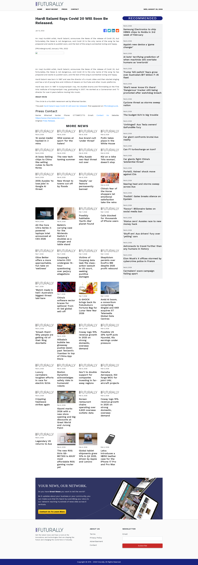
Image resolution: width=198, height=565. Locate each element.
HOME (39, 9)
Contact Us (103, 115)
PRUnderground (111, 106)
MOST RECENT (52, 9)
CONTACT (75, 9)
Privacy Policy (96, 538)
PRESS (64, 9)
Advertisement (96, 541)
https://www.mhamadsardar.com (49, 118)
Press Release (49, 121)
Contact (93, 545)
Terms (92, 534)
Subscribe (142, 546)
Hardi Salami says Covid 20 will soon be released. (65, 106)
